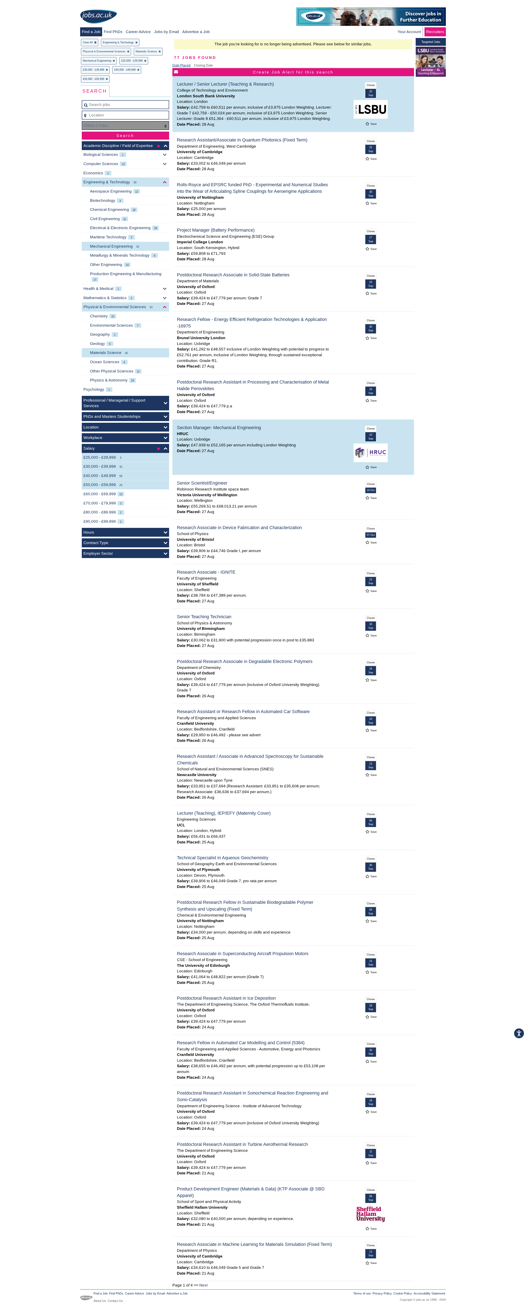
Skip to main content (20, 4)
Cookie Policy (402, 1293)
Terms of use (362, 1293)
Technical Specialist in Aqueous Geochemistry (222, 857)
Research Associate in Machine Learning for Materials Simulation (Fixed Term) (254, 1244)
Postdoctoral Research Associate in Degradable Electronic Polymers (245, 661)
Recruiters (435, 32)
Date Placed (181, 65)
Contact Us (115, 1301)
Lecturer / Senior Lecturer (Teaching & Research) (225, 84)
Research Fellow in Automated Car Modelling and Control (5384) (241, 1042)
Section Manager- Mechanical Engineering (219, 427)
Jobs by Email (166, 32)
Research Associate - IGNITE (206, 572)
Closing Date (203, 65)
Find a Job (91, 32)
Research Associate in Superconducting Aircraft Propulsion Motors (242, 953)
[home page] (98, 17)
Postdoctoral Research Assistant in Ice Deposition (226, 998)
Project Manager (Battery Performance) (216, 230)
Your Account (409, 32)
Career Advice (138, 32)
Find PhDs (113, 32)
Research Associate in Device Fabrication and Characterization (239, 527)
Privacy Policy (382, 1293)
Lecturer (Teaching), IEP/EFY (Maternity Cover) (224, 813)
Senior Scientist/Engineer (202, 483)
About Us (99, 1301)
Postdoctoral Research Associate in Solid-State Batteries (233, 274)
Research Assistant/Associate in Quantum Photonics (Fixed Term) (242, 139)
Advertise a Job (196, 32)
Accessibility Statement (429, 1293)
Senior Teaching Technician (204, 616)
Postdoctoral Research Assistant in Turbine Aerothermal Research (242, 1144)
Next (203, 1285)
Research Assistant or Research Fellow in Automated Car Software (243, 711)
